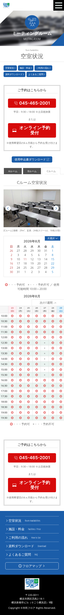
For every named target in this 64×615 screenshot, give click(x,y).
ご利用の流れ (42, 67)
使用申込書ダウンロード (30, 159)
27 (39, 268)
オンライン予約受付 (34, 130)
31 (18, 272)
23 (11, 268)
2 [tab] (35, 224)
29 (52, 268)
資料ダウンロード (13, 74)
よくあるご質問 (35, 74)
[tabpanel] (32, 208)
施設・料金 (25, 67)
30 (11, 272)
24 (18, 268)
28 (45, 268)
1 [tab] (29, 224)
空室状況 (9, 67)
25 (25, 268)
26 (32, 268)
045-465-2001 (34, 103)
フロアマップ (32, 566)
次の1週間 (46, 303)
